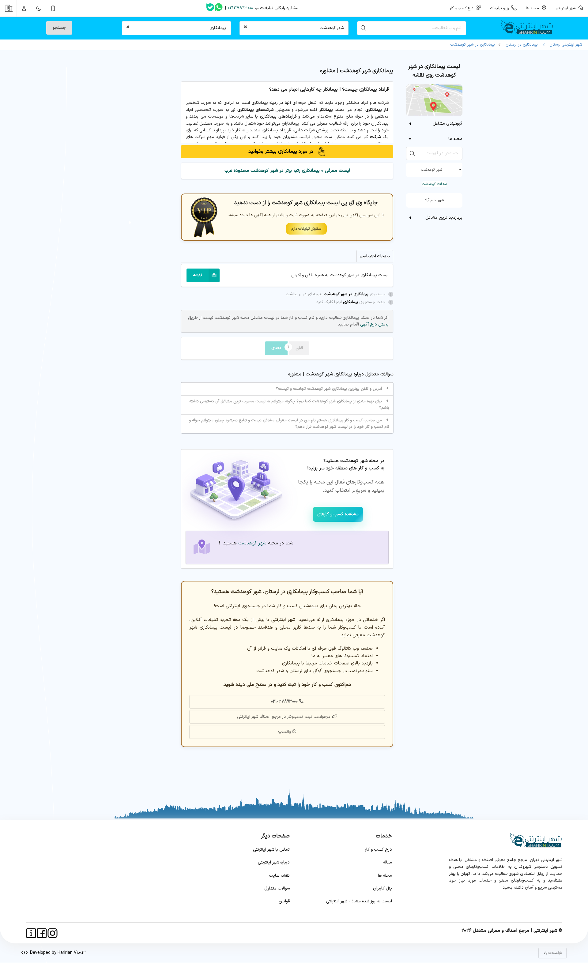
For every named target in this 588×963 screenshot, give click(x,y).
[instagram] (52, 933)
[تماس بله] (210, 8)
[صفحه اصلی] (529, 28)
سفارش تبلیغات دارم (306, 228)
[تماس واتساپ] (218, 8)
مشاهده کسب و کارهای (338, 514)
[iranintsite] (31, 933)
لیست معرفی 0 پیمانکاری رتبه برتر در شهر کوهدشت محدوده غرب (287, 170)
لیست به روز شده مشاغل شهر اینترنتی (359, 901)
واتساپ (284, 731)
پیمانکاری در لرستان (522, 45)
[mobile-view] (53, 8)
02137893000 (240, 8)
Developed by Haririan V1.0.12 (57, 953)
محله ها (385, 875)
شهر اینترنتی (567, 8)
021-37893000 (284, 701)
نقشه (197, 275)
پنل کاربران (382, 888)
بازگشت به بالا (553, 953)
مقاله (387, 862)
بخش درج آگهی (374, 324)
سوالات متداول (277, 888)
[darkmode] (38, 8)
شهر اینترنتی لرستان (564, 45)
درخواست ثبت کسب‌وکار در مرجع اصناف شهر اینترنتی (283, 716)
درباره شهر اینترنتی (274, 862)
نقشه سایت (279, 875)
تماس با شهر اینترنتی (271, 849)
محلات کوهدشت (434, 184)
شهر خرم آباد (434, 200)
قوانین (284, 901)
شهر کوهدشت (431, 169)
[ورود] (24, 8)
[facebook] (41, 933)
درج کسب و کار (378, 849)
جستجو (59, 27)
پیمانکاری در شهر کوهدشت (472, 45)
